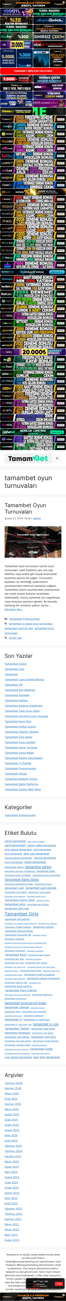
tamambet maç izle (14, 963)
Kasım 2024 (12, 1130)
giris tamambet (13, 853)
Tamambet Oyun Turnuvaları (25, 508)
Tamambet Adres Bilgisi (19, 752)
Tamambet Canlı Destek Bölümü (24, 679)
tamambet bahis (46, 871)
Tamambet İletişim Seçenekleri (23, 758)
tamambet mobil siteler (14, 975)
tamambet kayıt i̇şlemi (39, 955)
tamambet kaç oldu (14, 959)
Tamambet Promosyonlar (24, 618)
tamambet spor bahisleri (34, 1011)
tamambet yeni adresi (17, 1037)
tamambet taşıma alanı (13, 1016)
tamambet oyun (35, 983)
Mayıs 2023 (12, 1224)
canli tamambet (15, 845)
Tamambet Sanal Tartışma (21, 747)
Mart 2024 (11, 1172)
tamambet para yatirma (18, 986)
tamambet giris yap (17, 908)
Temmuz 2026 (13, 1083)
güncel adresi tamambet (18, 858)
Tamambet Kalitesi (16, 700)
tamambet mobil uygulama (39, 974)
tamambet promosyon (16, 998)
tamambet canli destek (40, 888)
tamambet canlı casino (39, 892)
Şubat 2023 (12, 1240)
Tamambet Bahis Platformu (21, 784)
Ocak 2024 (11, 1182)
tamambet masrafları (33, 959)
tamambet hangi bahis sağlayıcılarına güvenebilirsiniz (26, 943)
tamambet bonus (43, 884)
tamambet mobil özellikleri (15, 979)
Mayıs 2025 (12, 1109)
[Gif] (33, 192)
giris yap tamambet (36, 853)
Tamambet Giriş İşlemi (18, 737)
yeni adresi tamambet (18, 1057)
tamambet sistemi (38, 1008)
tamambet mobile (11, 971)
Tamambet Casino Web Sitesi (23, 789)
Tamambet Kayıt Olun (18, 721)
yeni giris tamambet (46, 1057)
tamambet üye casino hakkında (17, 1049)
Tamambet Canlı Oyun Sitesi (22, 711)
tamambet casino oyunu (36, 896)
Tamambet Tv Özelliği (18, 763)
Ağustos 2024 (13, 1145)
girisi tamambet (42, 849)
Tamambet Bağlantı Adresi (21, 779)
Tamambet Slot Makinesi (20, 690)
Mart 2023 (11, 1234)
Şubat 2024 (12, 1177)
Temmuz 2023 (13, 1213)
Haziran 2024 (13, 1156)
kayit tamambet (14, 862)
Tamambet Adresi (16, 663)
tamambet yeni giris (43, 1037)
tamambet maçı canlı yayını (15, 967)
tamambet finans (42, 900)
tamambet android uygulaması (20, 871)
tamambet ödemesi (39, 1045)
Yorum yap (15, 637)
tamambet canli (14, 888)
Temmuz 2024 (13, 1151)
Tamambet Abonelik (17, 695)
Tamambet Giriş (14, 669)
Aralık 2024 (12, 1125)
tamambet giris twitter (38, 904)
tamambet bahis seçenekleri (47, 875)
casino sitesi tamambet (41, 845)
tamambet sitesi (13, 1011)
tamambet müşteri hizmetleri (43, 978)
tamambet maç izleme (36, 963)
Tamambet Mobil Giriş (30, 970)
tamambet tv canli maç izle (18, 1024)
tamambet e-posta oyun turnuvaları (30, 623)
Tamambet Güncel (43, 927)
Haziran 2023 (13, 1219)
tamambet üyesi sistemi (40, 1054)
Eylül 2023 (11, 1203)
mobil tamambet (35, 862)
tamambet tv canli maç (36, 1019)
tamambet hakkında (14, 939)
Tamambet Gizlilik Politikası (18, 927)
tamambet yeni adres (42, 1033)
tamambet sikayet (17, 1007)
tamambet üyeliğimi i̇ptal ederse (17, 1054)
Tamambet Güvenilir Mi (18, 934)
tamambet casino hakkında (15, 896)
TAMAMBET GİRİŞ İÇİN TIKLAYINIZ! (33, 71)
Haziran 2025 (13, 1104)
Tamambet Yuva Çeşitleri (20, 742)
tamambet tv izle (45, 1024)
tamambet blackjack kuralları (19, 884)
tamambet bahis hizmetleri (18, 875)
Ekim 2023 (11, 1198)
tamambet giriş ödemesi (47, 924)
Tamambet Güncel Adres (19, 931)
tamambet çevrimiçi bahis (17, 1045)
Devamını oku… (14, 609)
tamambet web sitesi (43, 1028)
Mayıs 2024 (12, 1161)
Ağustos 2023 (13, 1208)
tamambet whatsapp (18, 1032)
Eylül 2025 (11, 1098)
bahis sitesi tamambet (36, 842)
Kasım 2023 (12, 1193)
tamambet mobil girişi (51, 971)
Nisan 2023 (12, 1229)
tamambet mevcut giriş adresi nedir (41, 967)
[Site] (33, 119)
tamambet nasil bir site (19, 628)
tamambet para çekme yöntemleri (18, 995)
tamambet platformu (42, 994)
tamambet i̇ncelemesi (35, 951)
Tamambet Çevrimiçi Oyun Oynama (26, 716)
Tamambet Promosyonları (20, 768)
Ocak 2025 (11, 1119)
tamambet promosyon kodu (25, 1003)
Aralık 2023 (12, 1187)
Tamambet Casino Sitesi (20, 900)
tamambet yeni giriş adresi (18, 1041)
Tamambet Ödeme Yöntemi (22, 731)
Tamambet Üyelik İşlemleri (46, 1041)
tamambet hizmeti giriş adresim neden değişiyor (23, 947)
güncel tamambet (45, 857)
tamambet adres (14, 867)
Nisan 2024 (12, 1166)
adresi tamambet (15, 841)
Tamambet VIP (14, 684)
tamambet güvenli (40, 935)
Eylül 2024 (11, 1140)
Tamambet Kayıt (16, 955)
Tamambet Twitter (17, 1028)
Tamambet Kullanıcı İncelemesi (24, 705)
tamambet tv (13, 1019)
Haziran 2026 (13, 1088)
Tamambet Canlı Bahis (16, 892)
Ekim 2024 (11, 1135)
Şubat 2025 (12, 1114)
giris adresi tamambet (18, 849)
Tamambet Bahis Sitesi (22, 879)
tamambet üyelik (41, 1049)
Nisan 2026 (12, 1093)
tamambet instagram (15, 950)
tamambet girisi (15, 904)
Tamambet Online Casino (20, 726)
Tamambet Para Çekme (21, 990)
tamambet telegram (33, 1015)
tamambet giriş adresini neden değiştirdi (21, 924)
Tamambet (11, 674)
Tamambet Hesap (16, 773)
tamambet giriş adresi (17, 919)
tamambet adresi (38, 867)
